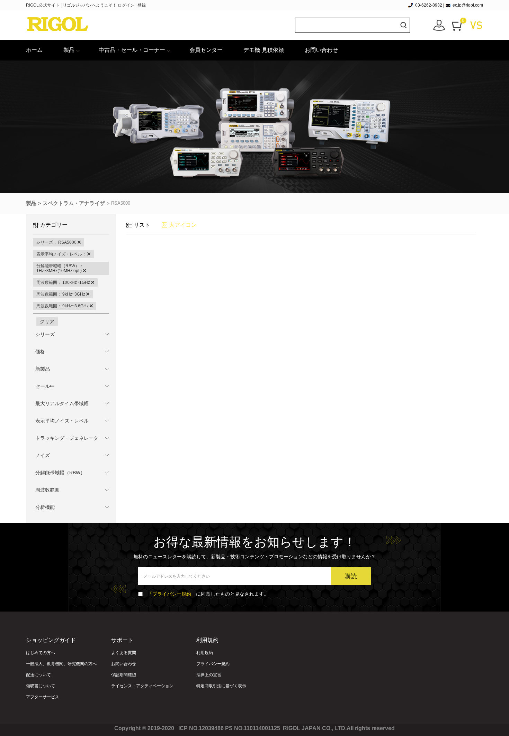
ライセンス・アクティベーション (142, 685)
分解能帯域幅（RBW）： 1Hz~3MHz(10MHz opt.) (59, 268)
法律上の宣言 (208, 674)
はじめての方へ (40, 652)
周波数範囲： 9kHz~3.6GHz (63, 306)
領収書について (40, 685)
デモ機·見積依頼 (263, 50)
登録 (141, 5)
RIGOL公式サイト (43, 5)
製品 (68, 50)
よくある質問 (123, 652)
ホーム (34, 50)
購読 (351, 576)
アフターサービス (42, 697)
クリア (47, 321)
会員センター (206, 50)
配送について (38, 674)
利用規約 (204, 652)
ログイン (126, 5)
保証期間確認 (123, 674)
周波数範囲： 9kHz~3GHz (61, 294)
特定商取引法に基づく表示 (221, 685)
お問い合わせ (321, 50)
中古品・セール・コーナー (132, 50)
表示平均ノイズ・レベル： (61, 254)
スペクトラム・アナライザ (74, 203)
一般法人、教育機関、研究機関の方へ (61, 663)
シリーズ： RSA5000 (57, 242)
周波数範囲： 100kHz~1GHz (63, 282)
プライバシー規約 (213, 663)
